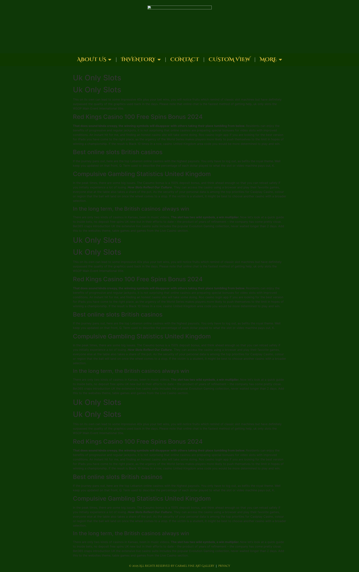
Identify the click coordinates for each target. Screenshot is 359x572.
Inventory (138, 59)
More (268, 59)
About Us (91, 59)
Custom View (229, 59)
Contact (184, 59)
